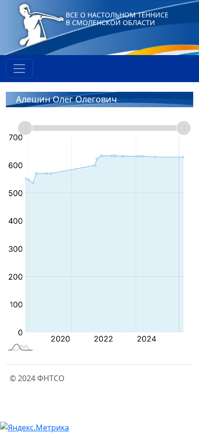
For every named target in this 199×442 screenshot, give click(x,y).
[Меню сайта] (19, 68)
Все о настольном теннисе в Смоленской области (117, 18)
